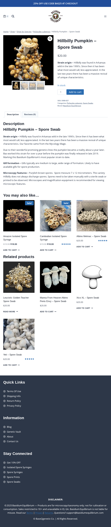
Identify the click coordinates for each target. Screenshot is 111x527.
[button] (50, 38)
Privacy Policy (14, 405)
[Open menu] (105, 16)
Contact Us (12, 441)
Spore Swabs (88, 103)
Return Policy (14, 401)
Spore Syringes (15, 472)
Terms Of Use (14, 391)
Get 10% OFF (14, 462)
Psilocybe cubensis (74, 103)
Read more (9, 311)
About (10, 436)
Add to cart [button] (10, 250)
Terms (29, 512)
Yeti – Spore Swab (12, 354)
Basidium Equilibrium (72, 106)
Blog (9, 427)
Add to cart (75, 92)
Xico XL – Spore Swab (87, 297)
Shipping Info (14, 396)
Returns (49, 512)
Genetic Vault (14, 431)
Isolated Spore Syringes (19, 467)
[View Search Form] (13, 16)
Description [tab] (13, 114)
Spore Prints (13, 477)
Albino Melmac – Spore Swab (91, 236)
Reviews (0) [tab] (30, 114)
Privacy (39, 512)
